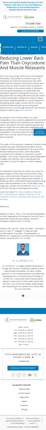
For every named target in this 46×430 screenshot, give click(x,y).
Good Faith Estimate (18, 423)
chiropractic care (37, 186)
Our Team (24, 27)
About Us (14, 27)
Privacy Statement (34, 421)
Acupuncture (8, 47)
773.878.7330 (23, 361)
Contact (40, 27)
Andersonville (24, 389)
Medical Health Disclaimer (15, 421)
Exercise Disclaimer (32, 418)
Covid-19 (32, 423)
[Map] (32, 357)
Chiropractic (22, 47)
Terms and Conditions (14, 418)
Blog (32, 27)
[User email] (23, 296)
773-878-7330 (32, 23)
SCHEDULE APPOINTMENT (23, 368)
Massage (34, 47)
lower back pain (26, 110)
